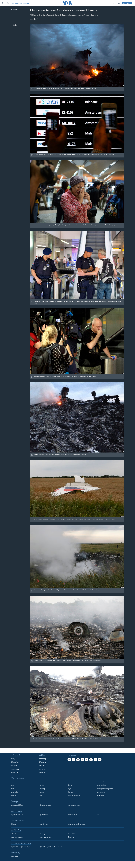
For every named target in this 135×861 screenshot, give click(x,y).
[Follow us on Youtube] (78, 759)
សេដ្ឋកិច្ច (42, 785)
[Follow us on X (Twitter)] (73, 759)
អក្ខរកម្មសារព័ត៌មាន (101, 782)
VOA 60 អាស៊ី (14, 772)
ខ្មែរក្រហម (70, 792)
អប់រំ (41, 795)
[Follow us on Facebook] (69, 759)
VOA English (43, 834)
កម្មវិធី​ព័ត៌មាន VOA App (17, 814)
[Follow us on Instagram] (82, 759)
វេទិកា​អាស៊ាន (42, 772)
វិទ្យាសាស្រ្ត (70, 785)
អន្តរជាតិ (13, 785)
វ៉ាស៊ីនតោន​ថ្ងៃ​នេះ (15, 762)
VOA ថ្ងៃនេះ (14, 765)
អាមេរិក (13, 789)
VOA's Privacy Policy (46, 837)
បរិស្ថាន (70, 782)
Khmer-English (101, 792)
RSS (98, 814)
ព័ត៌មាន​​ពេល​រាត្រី (43, 762)
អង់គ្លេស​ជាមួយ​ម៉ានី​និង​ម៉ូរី (17, 805)
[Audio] (113, 3)
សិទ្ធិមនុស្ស (42, 789)
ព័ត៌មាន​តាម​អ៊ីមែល (72, 814)
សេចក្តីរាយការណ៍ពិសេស (74, 795)
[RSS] (91, 759)
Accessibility (71, 834)
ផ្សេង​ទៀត (33, 19)
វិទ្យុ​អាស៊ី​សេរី (71, 837)
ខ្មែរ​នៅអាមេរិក (14, 792)
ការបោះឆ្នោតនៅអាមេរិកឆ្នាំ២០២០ (105, 789)
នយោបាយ (42, 782)
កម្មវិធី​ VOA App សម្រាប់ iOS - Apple (20, 846)
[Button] (14, 25)
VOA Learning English (74, 805)
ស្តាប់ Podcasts (44, 814)
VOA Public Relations (17, 837)
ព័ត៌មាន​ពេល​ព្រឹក (43, 759)
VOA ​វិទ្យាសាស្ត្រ (15, 769)
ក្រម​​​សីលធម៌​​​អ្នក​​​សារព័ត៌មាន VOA (76, 824)
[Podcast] (95, 759)
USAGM (13, 834)
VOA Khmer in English (20, 3)
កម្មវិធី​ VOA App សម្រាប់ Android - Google (51, 846)
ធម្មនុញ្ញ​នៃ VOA (43, 824)
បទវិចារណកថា (100, 795)
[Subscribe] (99, 759)
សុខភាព (42, 792)
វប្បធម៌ (70, 789)
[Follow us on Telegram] (86, 759)
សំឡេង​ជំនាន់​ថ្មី (42, 769)
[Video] (119, 3)
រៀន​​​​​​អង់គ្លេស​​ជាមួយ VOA (46, 805)
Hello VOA (42, 765)
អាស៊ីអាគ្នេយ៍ (14, 795)
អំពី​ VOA (13, 824)
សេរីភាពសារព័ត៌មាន (101, 785)
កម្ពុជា (12, 782)
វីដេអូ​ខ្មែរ (13, 759)
